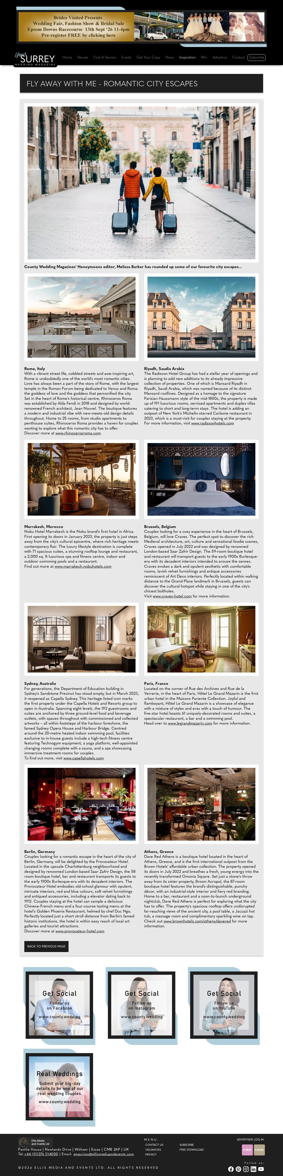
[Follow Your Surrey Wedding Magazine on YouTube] (224, 1005)
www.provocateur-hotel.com (79, 932)
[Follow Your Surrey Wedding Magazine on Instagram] (141, 1005)
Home (67, 57)
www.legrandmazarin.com (190, 724)
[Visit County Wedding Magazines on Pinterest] (239, 1169)
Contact (238, 57)
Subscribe (256, 57)
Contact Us (154, 1145)
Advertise (220, 57)
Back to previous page (46, 946)
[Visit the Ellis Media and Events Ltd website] (35, 1142)
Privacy (151, 1154)
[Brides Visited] (141, 26)
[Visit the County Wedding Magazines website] (259, 1150)
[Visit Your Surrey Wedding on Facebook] (231, 1169)
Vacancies (153, 1150)
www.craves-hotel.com (172, 597)
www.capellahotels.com (83, 759)
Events (126, 57)
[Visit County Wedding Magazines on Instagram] (246, 1169)
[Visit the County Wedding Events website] (248, 1150)
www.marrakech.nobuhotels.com (83, 567)
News (169, 57)
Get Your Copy (148, 57)
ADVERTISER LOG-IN (250, 1139)
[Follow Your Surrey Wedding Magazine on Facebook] (59, 1005)
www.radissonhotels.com (212, 424)
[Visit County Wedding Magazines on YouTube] (261, 1169)
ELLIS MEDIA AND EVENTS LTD (69, 1168)
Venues (82, 57)
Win (204, 57)
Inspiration (187, 57)
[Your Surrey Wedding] (35, 59)
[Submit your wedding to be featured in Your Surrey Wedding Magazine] (59, 1086)
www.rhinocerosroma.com (78, 434)
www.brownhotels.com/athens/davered (197, 922)
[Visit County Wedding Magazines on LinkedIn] (254, 1169)
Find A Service (105, 57)
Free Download (192, 1150)
